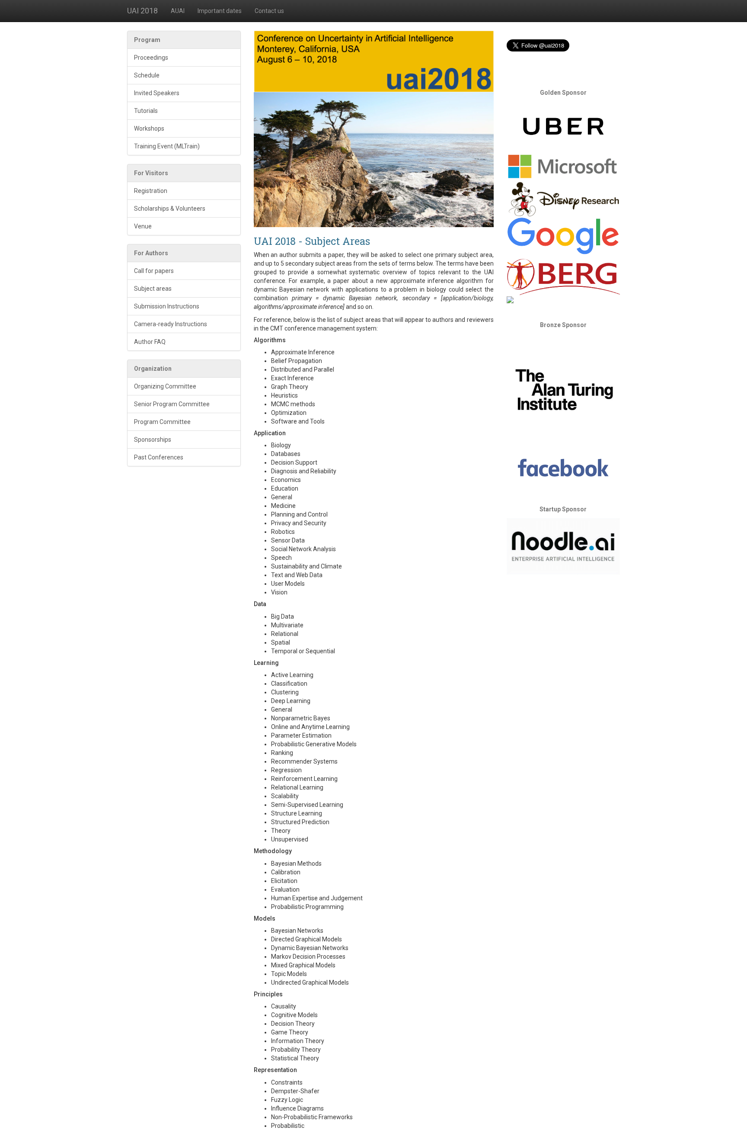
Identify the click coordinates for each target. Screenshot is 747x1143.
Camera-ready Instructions (170, 324)
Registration (150, 190)
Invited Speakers (156, 93)
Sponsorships (152, 439)
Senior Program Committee (172, 404)
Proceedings (151, 57)
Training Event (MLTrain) (167, 146)
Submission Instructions (166, 306)
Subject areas (153, 288)
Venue (143, 226)
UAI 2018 (142, 10)
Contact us (269, 10)
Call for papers (154, 270)
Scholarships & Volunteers (169, 208)
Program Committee (162, 421)
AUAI (178, 10)
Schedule (147, 75)
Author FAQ (150, 341)
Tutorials (146, 110)
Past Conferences (158, 457)
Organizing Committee (165, 386)
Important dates (220, 10)
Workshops (149, 128)
